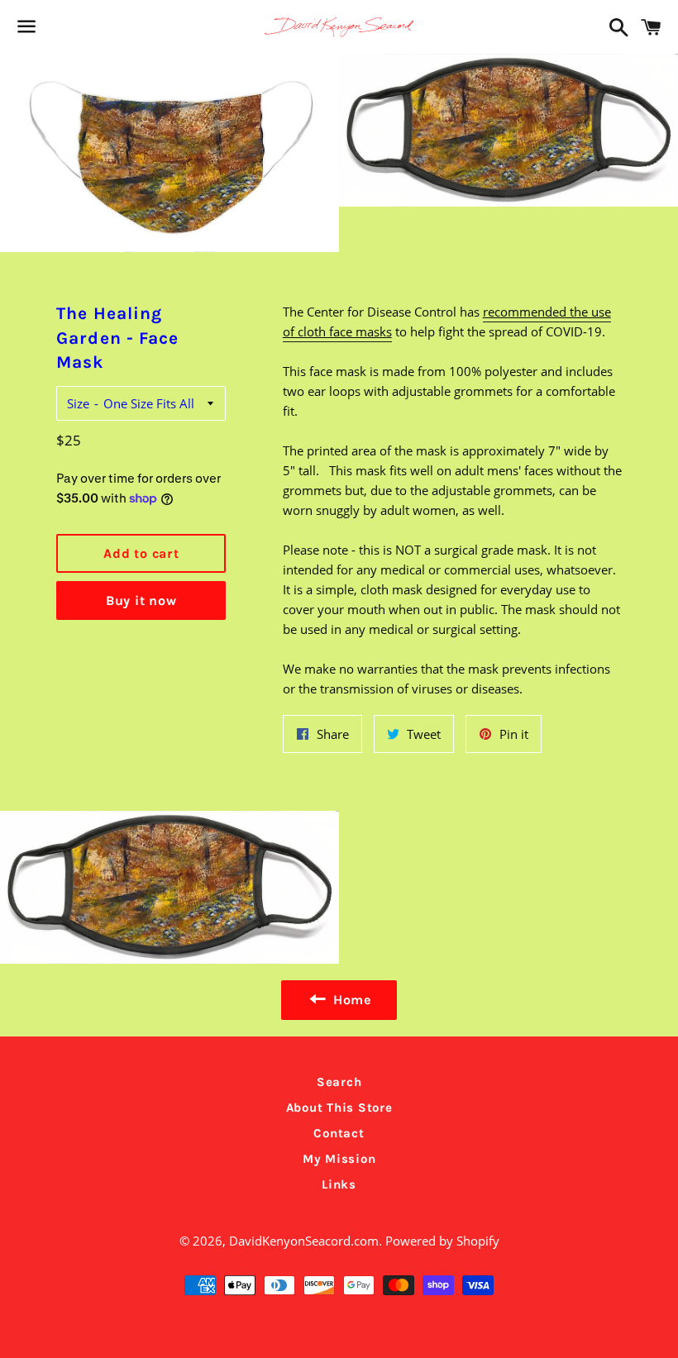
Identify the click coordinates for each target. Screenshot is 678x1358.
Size (78, 403)
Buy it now (141, 600)
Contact (338, 1133)
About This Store (339, 1107)
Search (339, 1081)
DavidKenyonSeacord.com (304, 1240)
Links (339, 1184)
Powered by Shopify (442, 1240)
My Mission (339, 1158)
